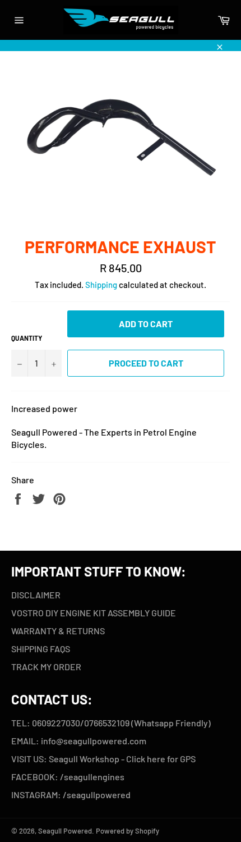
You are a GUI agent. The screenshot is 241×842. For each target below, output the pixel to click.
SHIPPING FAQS (40, 648)
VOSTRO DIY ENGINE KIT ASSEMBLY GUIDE (93, 612)
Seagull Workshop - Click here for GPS (123, 758)
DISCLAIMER (36, 594)
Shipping (101, 285)
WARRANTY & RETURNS (58, 630)
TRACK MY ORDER (46, 666)
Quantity (26, 338)
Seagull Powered (65, 830)
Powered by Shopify (127, 830)
